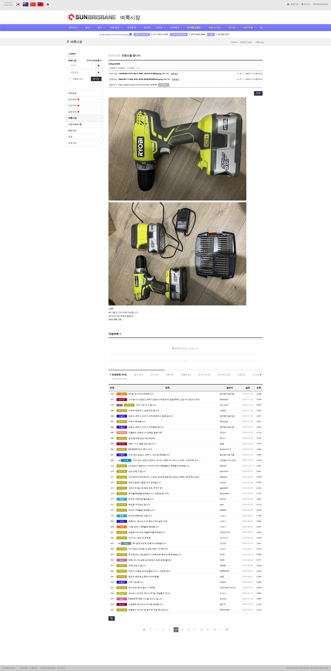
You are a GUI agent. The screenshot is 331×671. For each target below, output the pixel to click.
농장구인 (72, 112)
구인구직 (72, 105)
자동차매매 (73, 124)
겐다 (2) (154, 374)
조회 (259, 387)
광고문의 (61, 668)
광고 (87, 27)
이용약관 (34, 668)
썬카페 (231, 27)
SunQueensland (320, 4)
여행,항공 (114, 27)
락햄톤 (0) (186, 374)
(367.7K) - (148, 74)
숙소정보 (72, 99)
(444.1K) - (149, 79)
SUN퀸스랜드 (194, 27)
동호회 (147, 27)
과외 (70, 137)
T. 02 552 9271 (222, 34)
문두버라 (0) (204, 374)
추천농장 (72, 93)
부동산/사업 (215, 27)
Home (234, 42)
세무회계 (131, 27)
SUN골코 (174, 27)
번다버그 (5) (224, 374)
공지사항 (24, 668)
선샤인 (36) (258, 374)
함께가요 (72, 130)
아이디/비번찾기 (94, 60)
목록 (258, 93)
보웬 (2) (241, 374)
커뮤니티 (72, 143)
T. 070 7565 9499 (197, 34)
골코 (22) (138, 374)
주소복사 (164, 85)
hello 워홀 (248, 27)
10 (214, 629)
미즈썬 (159, 27)
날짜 (247, 387)
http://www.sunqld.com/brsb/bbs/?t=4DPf (138, 85)
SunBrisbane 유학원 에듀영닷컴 (114, 34)
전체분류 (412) (119, 374)
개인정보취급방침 (47, 668)
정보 (100, 27)
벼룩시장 (72, 118)
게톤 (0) (169, 374)
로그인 (307, 4)
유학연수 (73, 27)
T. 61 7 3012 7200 (159, 34)
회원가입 (294, 4)
